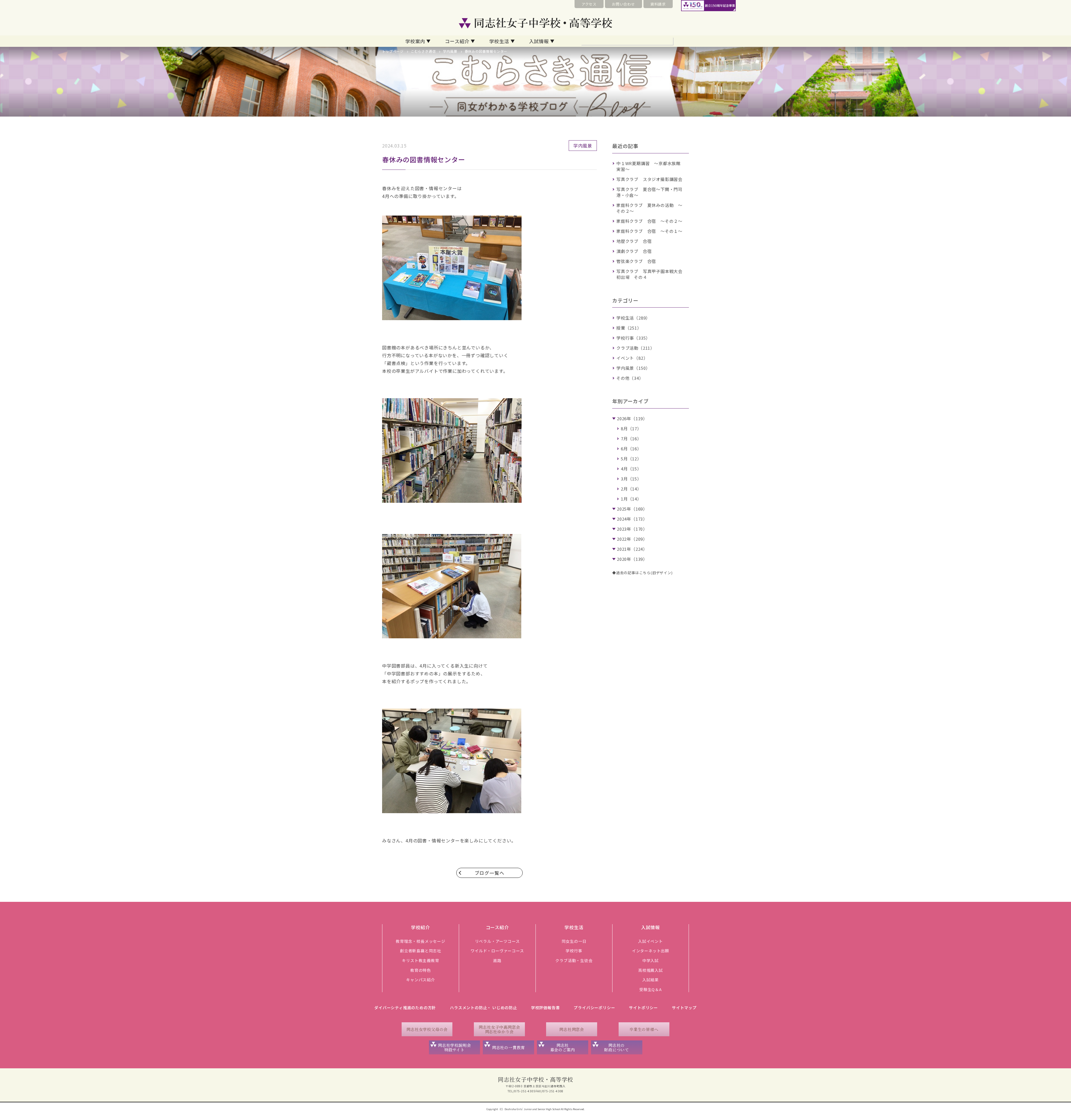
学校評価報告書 (545, 1007)
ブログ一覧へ (490, 872)
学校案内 (415, 41)
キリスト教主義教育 (420, 960)
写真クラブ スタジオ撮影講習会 (649, 179)
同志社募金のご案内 (562, 1047)
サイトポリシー (643, 1007)
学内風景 (450, 51)
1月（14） (631, 499)
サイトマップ (684, 1007)
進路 (497, 960)
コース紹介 (457, 41)
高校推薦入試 (650, 970)
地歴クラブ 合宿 (634, 241)
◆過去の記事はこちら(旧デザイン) (642, 572)
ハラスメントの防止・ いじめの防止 (483, 1007)
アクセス (589, 4)
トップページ (393, 51)
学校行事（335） (633, 338)
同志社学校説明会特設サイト (454, 1047)
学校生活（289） (633, 318)
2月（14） (631, 489)
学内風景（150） (633, 368)
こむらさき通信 (423, 51)
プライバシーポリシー (594, 1007)
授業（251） (628, 328)
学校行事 (574, 950)
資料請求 (658, 4)
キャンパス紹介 (420, 979)
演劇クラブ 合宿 (634, 251)
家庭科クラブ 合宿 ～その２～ (649, 221)
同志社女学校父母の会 (427, 1029)
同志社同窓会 (571, 1029)
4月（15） (631, 469)
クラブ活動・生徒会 (573, 960)
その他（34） (629, 378)
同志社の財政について (616, 1047)
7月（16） (631, 438)
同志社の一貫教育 (508, 1047)
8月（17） (631, 428)
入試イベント (650, 941)
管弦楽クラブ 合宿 (636, 261)
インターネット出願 (650, 950)
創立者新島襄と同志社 (420, 950)
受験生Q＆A (650, 989)
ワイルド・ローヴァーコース (497, 950)
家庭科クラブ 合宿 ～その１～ (649, 231)
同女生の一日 (574, 941)
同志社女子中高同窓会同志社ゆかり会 (499, 1029)
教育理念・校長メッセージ (420, 941)
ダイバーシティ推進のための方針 (405, 1007)
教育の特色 (420, 970)
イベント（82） (632, 358)
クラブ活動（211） (635, 348)
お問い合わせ (623, 4)
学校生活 (499, 41)
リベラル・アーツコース (497, 941)
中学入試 (650, 960)
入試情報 (539, 41)
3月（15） (631, 479)
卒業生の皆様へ (643, 1029)
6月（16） (631, 448)
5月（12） (631, 459)
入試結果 (650, 979)
